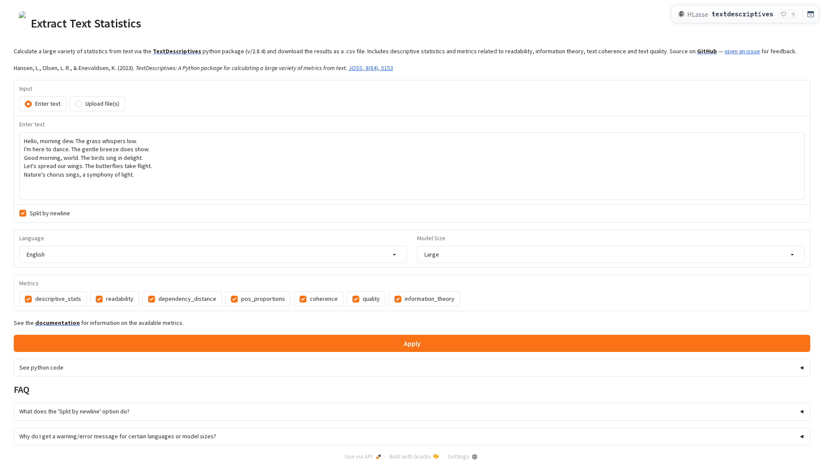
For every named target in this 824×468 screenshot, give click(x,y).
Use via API (359, 456)
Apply (412, 343)
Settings (459, 456)
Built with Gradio (410, 456)
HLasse (697, 14)
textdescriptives (742, 14)
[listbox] (213, 254)
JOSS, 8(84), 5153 (370, 68)
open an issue (742, 51)
